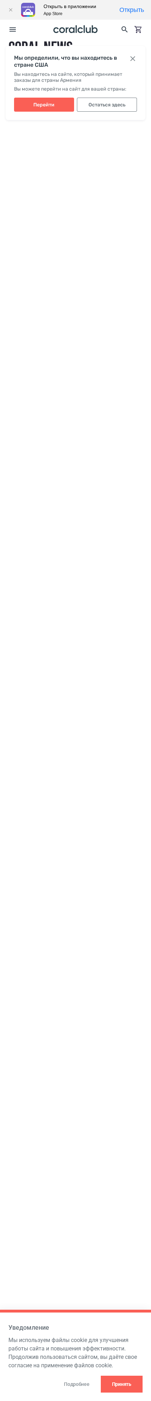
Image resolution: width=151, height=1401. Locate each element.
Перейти (43, 105)
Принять (121, 1384)
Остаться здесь (106, 105)
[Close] (10, 10)
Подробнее (76, 1384)
